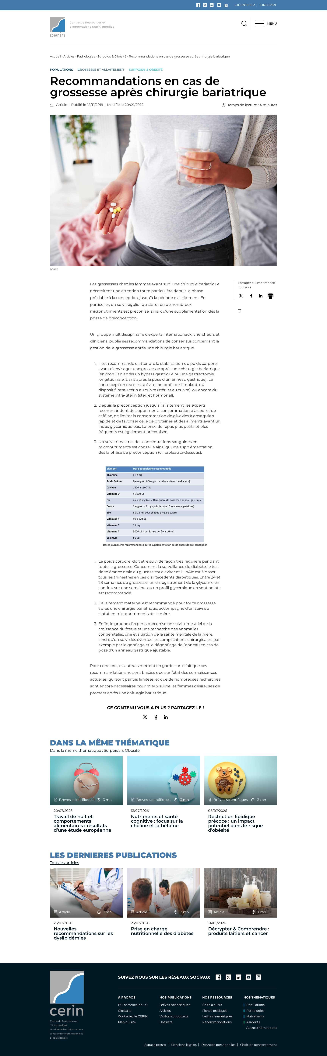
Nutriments (255, 1016)
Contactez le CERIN (133, 1016)
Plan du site (127, 1022)
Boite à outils (212, 1005)
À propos (126, 997)
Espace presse (155, 1045)
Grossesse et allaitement (101, 69)
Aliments (253, 1022)
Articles (69, 56)
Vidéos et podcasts (174, 1016)
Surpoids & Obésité (111, 56)
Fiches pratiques (214, 1011)
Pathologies (86, 56)
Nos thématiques (259, 997)
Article (61, 104)
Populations (61, 69)
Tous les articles (64, 863)
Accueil (55, 56)
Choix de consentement (258, 1045)
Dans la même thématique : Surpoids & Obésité (95, 750)
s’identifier (245, 5)
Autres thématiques (261, 1028)
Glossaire (125, 1011)
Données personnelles (218, 1045)
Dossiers (166, 1022)
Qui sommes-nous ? (133, 1005)
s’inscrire (268, 5)
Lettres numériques (217, 1016)
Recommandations (217, 1022)
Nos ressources (217, 997)
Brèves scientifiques (175, 1005)
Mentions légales (184, 1045)
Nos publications (176, 997)
